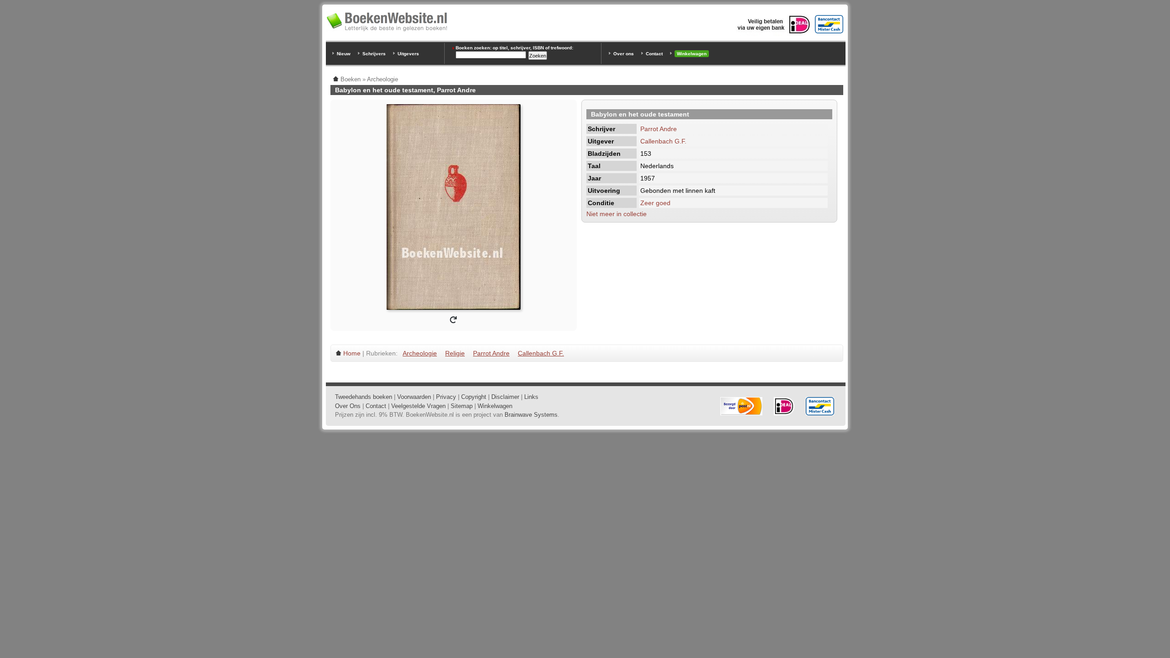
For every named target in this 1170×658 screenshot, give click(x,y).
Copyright (473, 396)
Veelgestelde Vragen (418, 406)
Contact (654, 53)
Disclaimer (505, 396)
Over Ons (348, 406)
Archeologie (420, 353)
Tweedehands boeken (363, 396)
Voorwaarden (414, 396)
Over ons (623, 53)
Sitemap (462, 406)
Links (531, 396)
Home (352, 353)
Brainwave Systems (531, 414)
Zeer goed (655, 203)
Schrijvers (374, 53)
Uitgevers (408, 53)
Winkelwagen (692, 53)
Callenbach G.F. (663, 141)
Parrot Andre (658, 129)
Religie (455, 353)
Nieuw (344, 53)
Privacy (446, 396)
